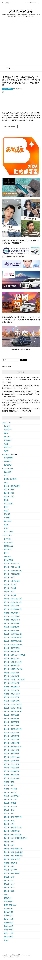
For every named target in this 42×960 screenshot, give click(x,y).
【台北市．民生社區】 (10, 792)
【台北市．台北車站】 (10, 585)
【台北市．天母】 (9, 592)
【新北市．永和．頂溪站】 (12, 873)
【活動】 (6, 444)
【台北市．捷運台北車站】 (12, 659)
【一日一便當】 (8, 542)
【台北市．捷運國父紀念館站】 (13, 669)
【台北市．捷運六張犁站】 (12, 616)
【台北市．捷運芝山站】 (11, 750)
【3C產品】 (7, 426)
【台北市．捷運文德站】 (11, 715)
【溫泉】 (6, 475)
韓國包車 (5, 317)
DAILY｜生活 (6, 423)
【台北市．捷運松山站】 (11, 732)
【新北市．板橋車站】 (10, 863)
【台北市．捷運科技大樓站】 (12, 746)
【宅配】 (6, 894)
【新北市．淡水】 (9, 884)
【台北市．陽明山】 (10, 803)
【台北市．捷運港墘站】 (11, 743)
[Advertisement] (21, 43)
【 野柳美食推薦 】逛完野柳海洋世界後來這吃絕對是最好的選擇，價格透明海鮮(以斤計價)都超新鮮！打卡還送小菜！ (21, 81)
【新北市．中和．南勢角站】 (12, 817)
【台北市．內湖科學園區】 (12, 574)
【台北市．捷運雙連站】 (11, 771)
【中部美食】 (7, 549)
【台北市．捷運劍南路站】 (12, 620)
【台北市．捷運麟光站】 (11, 775)
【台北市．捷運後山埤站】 (12, 701)
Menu (6, 3)
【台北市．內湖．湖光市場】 (12, 570)
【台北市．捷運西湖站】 (11, 761)
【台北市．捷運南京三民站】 (12, 634)
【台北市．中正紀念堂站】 (12, 563)
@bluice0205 (6, 366)
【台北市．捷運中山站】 (11, 606)
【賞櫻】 (6, 500)
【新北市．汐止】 (9, 880)
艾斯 (14, 89)
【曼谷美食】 (7, 461)
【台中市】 (7, 514)
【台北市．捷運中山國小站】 (12, 602)
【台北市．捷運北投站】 (11, 627)
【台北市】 (7, 518)
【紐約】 (6, 940)
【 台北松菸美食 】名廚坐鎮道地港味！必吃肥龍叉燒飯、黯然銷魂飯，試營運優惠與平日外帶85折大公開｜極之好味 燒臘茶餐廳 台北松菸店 (21, 402)
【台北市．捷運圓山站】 (11, 673)
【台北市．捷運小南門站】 (12, 694)
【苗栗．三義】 (8, 933)
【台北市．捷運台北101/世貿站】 (14, 655)
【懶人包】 (7, 437)
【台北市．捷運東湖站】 (11, 722)
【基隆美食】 (7, 556)
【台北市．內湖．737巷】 (12, 567)
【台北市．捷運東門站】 (11, 725)
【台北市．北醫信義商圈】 (12, 581)
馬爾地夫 (24, 317)
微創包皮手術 (6, 256)
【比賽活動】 (7, 440)
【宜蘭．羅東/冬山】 (10, 905)
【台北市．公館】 (9, 577)
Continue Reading (10, 126)
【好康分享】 (7, 430)
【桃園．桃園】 (8, 930)
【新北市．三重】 (9, 813)
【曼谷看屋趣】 (8, 458)
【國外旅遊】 (7, 521)
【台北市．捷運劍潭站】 (11, 623)
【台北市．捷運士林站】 (11, 676)
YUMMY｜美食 (7, 535)
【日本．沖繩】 (8, 532)
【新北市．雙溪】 (9, 497)
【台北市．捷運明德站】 (11, 718)
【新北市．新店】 (9, 842)
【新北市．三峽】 (9, 810)
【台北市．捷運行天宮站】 (12, 757)
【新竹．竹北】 (8, 915)
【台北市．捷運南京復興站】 (12, 637)
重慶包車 (14, 349)
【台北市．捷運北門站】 (11, 630)
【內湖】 (6, 507)
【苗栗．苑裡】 (8, 937)
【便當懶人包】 (8, 546)
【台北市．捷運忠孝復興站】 (12, 704)
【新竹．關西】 (8, 923)
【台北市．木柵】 (9, 782)
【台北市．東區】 (9, 785)
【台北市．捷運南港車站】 (12, 648)
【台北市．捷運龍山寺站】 (12, 778)
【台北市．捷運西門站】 (11, 764)
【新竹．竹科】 (8, 919)
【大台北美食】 (8, 560)
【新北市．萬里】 (7, 89)
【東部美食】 (7, 898)
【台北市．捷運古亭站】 (11, 651)
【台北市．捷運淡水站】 (11, 739)
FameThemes (15, 957)
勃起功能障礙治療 (18, 256)
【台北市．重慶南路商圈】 (12, 486)
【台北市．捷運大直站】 (11, 690)
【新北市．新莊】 (9, 845)
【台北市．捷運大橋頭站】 (12, 687)
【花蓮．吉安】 (8, 908)
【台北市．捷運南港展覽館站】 (13, 644)
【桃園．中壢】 (8, 926)
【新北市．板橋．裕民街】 (12, 859)
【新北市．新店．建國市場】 (12, 835)
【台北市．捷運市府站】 (11, 697)
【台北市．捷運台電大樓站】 (12, 662)
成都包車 (22, 349)
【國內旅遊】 (7, 472)
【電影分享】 (7, 447)
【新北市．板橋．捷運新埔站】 (13, 852)
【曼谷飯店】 (7, 465)
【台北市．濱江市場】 (10, 799)
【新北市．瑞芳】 (9, 490)
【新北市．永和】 (9, 877)
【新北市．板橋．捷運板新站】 (13, 856)
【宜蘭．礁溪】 (8, 901)
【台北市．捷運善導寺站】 (12, 666)
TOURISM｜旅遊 (7, 468)
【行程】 (6, 482)
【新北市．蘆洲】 (9, 493)
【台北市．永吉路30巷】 (11, 796)
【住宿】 (6, 525)
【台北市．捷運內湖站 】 (11, 613)
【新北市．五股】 (9, 824)
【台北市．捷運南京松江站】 (12, 641)
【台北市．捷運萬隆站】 (11, 754)
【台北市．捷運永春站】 (11, 736)
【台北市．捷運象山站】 (11, 768)
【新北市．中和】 (9, 820)
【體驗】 (6, 451)
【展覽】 (6, 433)
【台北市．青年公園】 (10, 806)
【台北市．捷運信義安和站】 (12, 609)
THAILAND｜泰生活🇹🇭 (9, 454)
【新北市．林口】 (9, 866)
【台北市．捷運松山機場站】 (12, 729)
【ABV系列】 (7, 539)
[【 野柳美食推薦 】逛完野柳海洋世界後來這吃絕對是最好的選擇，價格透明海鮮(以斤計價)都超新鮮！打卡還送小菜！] (21, 101)
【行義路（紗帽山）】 (10, 479)
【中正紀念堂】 (8, 504)
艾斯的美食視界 (21, 11)
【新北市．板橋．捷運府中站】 (13, 849)
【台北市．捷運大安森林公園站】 (14, 680)
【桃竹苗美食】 (8, 912)
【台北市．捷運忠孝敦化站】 (12, 708)
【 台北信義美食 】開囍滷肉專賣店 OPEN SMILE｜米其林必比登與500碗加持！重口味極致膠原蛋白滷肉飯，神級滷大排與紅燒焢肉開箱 (21, 394)
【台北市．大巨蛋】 (10, 588)
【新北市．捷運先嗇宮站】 (12, 831)
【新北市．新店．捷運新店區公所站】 (15, 838)
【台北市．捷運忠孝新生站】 (12, 711)
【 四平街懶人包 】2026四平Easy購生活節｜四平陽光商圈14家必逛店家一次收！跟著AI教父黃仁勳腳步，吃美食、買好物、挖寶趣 (21, 379)
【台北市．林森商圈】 (10, 789)
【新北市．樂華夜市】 (10, 870)
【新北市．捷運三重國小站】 (12, 828)
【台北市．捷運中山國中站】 (12, 599)
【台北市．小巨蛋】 (10, 595)
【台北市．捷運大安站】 (11, 683)
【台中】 (6, 553)
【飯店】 (6, 511)
